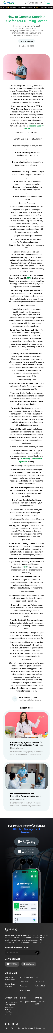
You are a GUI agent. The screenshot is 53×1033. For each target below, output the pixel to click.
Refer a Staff (40, 986)
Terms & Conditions (25, 1028)
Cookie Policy (41, 1028)
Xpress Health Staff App (10, 985)
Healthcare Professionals (10, 978)
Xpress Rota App (26, 977)
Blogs (37, 977)
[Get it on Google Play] (26, 851)
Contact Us (24, 982)
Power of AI (39, 982)
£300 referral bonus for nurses (39, 7)
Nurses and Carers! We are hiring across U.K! (14, 7)
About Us (23, 986)
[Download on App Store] (26, 841)
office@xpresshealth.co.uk (30, 1002)
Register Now (25, 990)
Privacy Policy (10, 1028)
